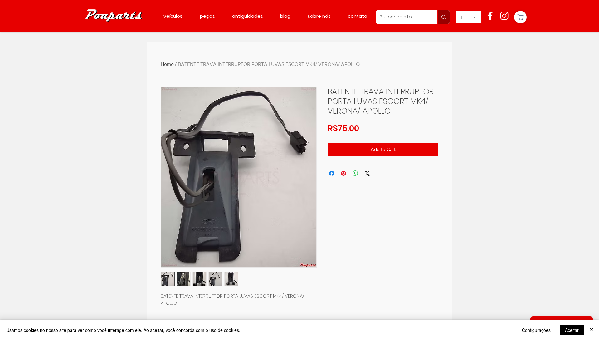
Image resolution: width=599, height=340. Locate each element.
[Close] (591, 330)
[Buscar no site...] (443, 17)
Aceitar (572, 330)
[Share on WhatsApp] (355, 173)
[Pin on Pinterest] (343, 173)
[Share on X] (367, 173)
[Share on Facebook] (331, 173)
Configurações (536, 330)
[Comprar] (520, 17)
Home (167, 64)
